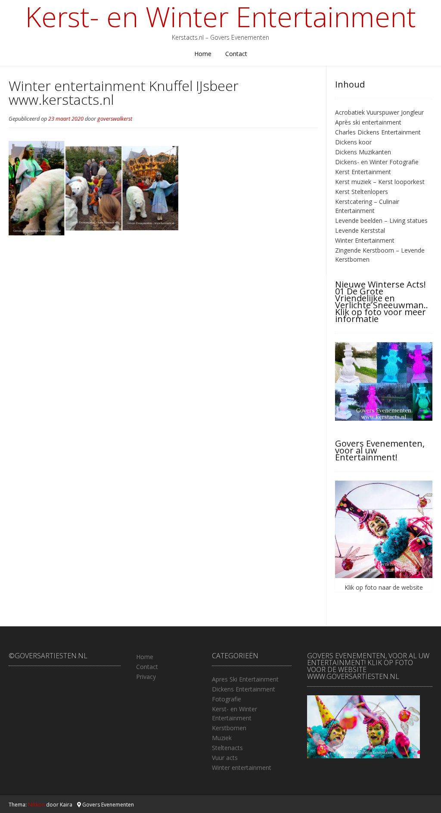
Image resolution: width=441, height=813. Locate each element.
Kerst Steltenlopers (361, 192)
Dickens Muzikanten (363, 152)
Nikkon (36, 804)
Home (202, 54)
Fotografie (226, 699)
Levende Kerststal (360, 230)
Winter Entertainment (364, 240)
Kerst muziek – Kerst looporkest (380, 182)
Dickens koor (353, 142)
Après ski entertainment (368, 122)
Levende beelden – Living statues (381, 220)
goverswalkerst (114, 118)
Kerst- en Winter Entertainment (220, 17)
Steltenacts (227, 748)
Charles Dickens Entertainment (378, 132)
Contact (236, 54)
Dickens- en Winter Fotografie (377, 162)
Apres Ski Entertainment (245, 679)
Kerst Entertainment (363, 172)
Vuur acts (225, 758)
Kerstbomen (229, 728)
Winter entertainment (241, 767)
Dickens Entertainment (243, 689)
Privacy (146, 676)
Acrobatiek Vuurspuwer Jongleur (379, 112)
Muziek (222, 738)
